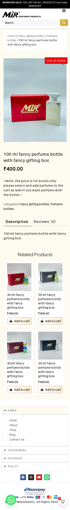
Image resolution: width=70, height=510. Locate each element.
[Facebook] (23, 477)
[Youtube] (39, 477)
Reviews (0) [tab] (45, 222)
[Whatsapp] (47, 477)
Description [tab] (17, 222)
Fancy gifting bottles (31, 36)
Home (11, 36)
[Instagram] (31, 477)
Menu (68, 10)
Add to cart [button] (22, 321)
